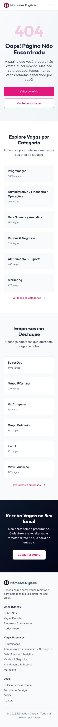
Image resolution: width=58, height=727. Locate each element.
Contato (9, 700)
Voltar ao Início (29, 91)
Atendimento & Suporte (18, 664)
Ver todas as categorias (26, 297)
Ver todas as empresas (27, 485)
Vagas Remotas (13, 618)
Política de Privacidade (18, 685)
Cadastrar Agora (29, 554)
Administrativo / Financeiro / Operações (28, 649)
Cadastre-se (11, 628)
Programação (12, 644)
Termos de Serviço (15, 690)
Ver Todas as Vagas (29, 103)
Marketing (10, 669)
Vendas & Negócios (16, 659)
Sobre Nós (10, 613)
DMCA (8, 695)
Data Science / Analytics (18, 654)
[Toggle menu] (51, 5)
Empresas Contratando (18, 623)
